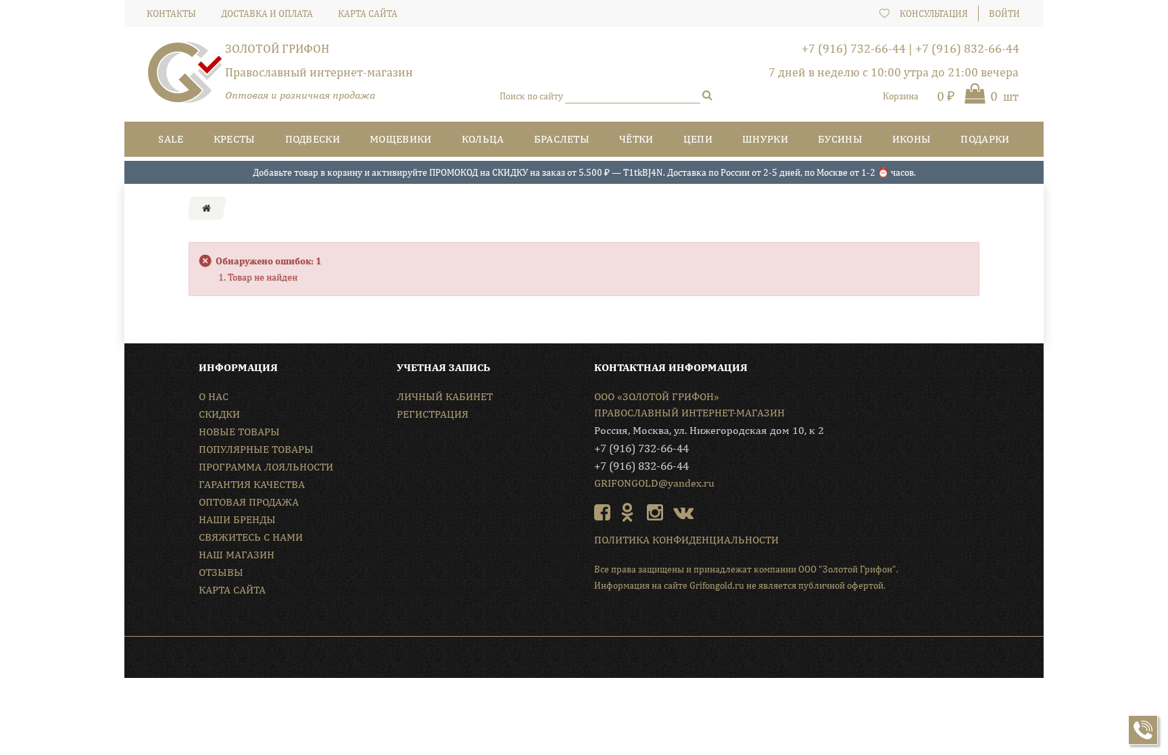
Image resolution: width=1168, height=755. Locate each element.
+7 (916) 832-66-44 (967, 48)
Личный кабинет (445, 396)
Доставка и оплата (267, 13)
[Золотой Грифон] (185, 78)
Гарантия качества (252, 484)
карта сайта (367, 13)
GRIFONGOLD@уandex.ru (654, 483)
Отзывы (221, 572)
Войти (1004, 13)
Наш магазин (236, 554)
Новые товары (239, 431)
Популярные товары (256, 449)
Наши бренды (237, 519)
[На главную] (206, 208)
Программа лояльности (266, 466)
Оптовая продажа (249, 501)
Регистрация (432, 414)
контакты (171, 13)
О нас (213, 396)
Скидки (219, 414)
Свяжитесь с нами (251, 537)
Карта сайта (232, 589)
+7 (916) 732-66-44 (854, 48)
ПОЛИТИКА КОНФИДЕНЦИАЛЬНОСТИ (686, 539)
